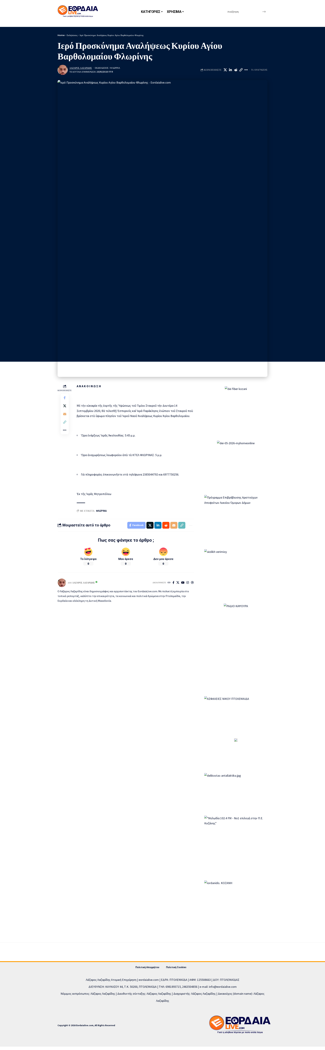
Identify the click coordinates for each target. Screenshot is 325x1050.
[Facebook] (173, 582)
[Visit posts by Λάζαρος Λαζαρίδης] (63, 70)
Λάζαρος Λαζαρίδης (80, 68)
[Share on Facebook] (65, 398)
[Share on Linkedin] (230, 70)
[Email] (65, 414)
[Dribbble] (192, 582)
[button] (241, 70)
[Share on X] (225, 70)
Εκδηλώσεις (72, 35)
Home (61, 35)
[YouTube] (183, 582)
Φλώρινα (115, 68)
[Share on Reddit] (235, 70)
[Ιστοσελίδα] (169, 582)
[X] (178, 582)
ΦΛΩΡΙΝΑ (101, 511)
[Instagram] (187, 582)
